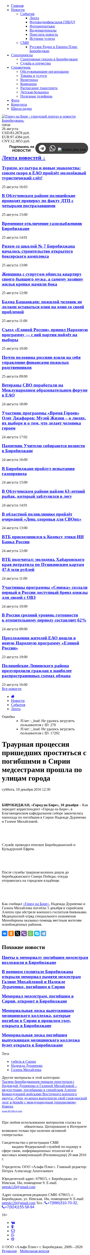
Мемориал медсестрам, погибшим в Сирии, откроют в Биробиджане (38, 998)
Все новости (11, 689)
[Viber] (24, 933)
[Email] (12, 1239)
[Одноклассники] (11, 933)
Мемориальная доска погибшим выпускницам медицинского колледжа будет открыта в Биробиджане (41, 1040)
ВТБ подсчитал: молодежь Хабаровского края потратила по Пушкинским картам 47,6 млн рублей (43, 564)
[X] (17, 933)
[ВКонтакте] (4, 933)
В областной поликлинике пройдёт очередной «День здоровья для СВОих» (41, 517)
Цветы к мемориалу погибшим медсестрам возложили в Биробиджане (45, 960)
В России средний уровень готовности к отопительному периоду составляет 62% (44, 617)
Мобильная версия (34, 1251)
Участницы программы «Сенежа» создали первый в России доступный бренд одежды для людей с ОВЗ (45, 592)
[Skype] (37, 933)
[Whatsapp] (12, 1235)
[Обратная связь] (13, 1231)
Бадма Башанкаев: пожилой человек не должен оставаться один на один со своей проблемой (43, 306)
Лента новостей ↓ (23, 158)
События (18, 705)
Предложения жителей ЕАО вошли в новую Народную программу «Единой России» (40, 643)
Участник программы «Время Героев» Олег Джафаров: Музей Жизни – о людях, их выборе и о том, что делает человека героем (44, 420)
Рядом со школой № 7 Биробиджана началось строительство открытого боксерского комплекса (38, 251)
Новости (18, 701)
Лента (16, 709)
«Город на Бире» (36, 904)
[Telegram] (43, 933)
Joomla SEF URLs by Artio (12, 1111)
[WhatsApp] (30, 933)
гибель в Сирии (23, 1061)
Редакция (9, 1251)
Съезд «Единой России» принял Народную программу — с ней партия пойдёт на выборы (45, 334)
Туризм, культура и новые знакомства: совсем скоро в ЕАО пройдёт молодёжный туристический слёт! (44, 172)
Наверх (7, 1106)
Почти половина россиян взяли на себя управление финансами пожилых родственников (41, 362)
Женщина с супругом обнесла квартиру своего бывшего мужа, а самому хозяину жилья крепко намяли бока (42, 279)
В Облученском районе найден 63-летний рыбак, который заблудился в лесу (43, 494)
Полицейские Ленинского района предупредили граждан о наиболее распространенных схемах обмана (37, 670)
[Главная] (13, 696)
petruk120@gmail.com (18, 1187)
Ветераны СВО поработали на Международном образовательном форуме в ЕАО (44, 390)
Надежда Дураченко (26, 1066)
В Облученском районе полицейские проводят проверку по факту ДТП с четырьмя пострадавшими (38, 200)
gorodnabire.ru (12, 1126)
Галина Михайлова (26, 1070)
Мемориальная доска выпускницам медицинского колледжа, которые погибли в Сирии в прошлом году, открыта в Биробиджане (38, 1018)
